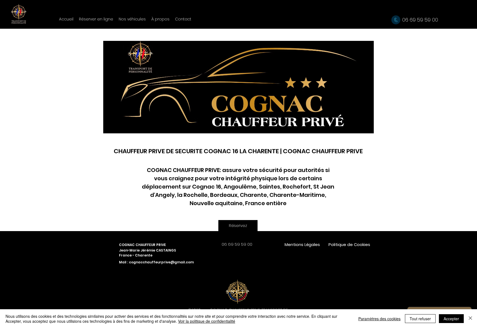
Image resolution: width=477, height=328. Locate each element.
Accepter (451, 318)
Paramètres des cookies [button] (379, 318)
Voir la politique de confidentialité (206, 321)
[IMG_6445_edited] (237, 291)
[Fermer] (470, 319)
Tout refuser (420, 318)
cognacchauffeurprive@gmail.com (161, 262)
